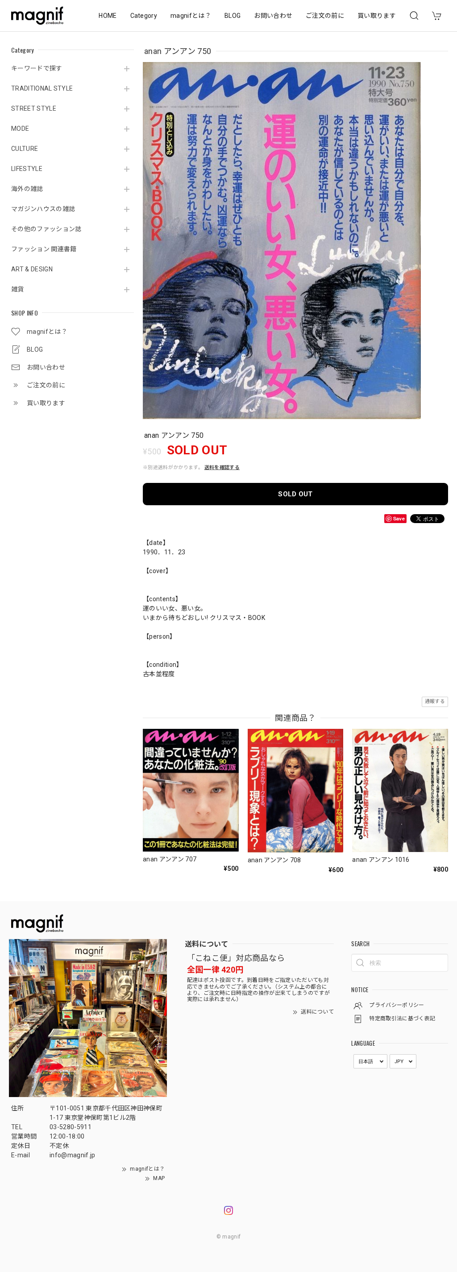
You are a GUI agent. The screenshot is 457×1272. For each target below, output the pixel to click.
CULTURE (24, 148)
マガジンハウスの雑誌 (43, 208)
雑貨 (17, 289)
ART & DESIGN (32, 269)
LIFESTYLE (26, 168)
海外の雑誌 (27, 188)
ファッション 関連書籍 (44, 249)
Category (144, 15)
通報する (435, 701)
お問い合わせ (273, 15)
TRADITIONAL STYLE (42, 88)
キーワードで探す (36, 68)
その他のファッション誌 (46, 229)
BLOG (232, 15)
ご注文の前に (325, 15)
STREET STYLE (33, 108)
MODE (20, 128)
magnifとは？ (190, 15)
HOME (107, 15)
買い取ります (376, 15)
